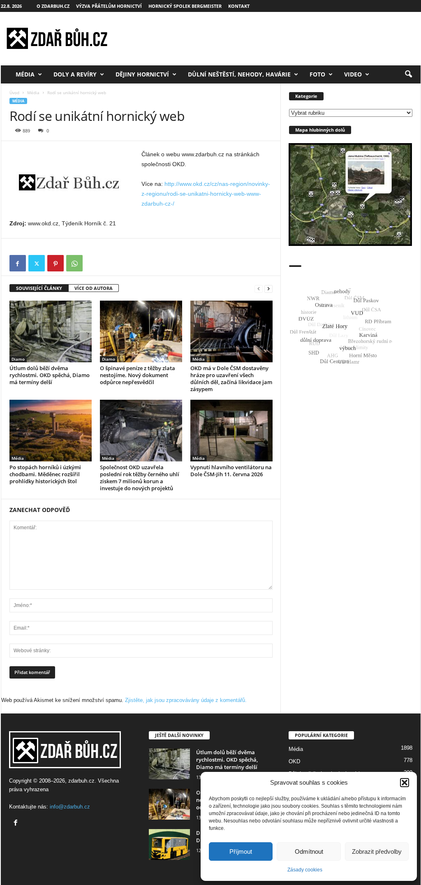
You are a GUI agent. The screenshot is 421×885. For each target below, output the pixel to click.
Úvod (14, 92)
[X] (36, 263)
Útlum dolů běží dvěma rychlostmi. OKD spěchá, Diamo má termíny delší (49, 375)
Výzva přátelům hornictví (109, 6)
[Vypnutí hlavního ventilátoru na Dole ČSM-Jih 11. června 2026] (231, 430)
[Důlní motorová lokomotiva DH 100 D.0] (169, 844)
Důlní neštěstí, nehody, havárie (239, 74)
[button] (404, 782)
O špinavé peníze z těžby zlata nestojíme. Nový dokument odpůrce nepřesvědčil (137, 375)
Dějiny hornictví (142, 74)
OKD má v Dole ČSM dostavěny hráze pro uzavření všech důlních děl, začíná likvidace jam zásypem (231, 378)
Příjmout (240, 851)
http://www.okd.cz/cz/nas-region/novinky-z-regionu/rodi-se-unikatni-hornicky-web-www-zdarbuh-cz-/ (205, 194)
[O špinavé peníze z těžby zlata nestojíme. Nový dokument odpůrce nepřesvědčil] (141, 331)
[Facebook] (17, 263)
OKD (294, 761)
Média (25, 74)
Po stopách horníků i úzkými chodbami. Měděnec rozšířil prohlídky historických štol (45, 474)
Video (353, 74)
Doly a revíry (75, 74)
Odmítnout (309, 851)
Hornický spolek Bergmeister (185, 6)
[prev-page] (258, 288)
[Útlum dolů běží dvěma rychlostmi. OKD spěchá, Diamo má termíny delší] (50, 331)
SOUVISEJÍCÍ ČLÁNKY (39, 288)
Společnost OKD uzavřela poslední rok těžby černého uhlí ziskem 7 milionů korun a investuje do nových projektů (139, 477)
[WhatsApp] (74, 263)
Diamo (18, 359)
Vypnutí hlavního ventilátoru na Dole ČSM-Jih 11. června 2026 (231, 470)
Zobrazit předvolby (377, 851)
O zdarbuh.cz (53, 6)
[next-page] (268, 288)
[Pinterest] (55, 263)
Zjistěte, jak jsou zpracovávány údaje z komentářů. (186, 700)
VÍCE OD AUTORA (93, 288)
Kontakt (239, 6)
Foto (317, 74)
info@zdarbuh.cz (70, 807)
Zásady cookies (304, 870)
